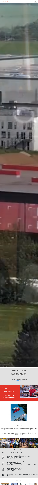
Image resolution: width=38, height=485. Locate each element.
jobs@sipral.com (19, 380)
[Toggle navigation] (35, 2)
